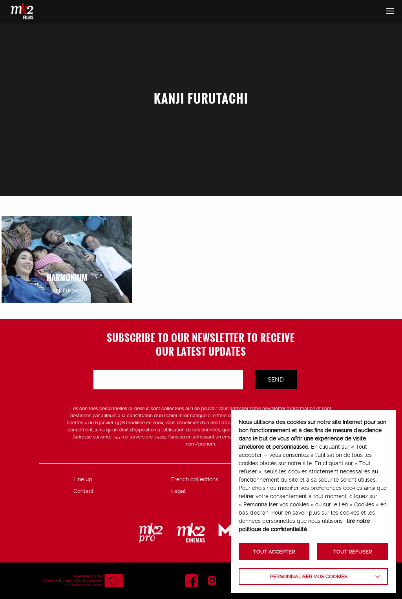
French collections (194, 479)
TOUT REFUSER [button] (352, 552)
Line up (82, 479)
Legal (178, 491)
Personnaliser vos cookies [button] (308, 576)
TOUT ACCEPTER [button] (274, 552)
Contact (83, 491)
